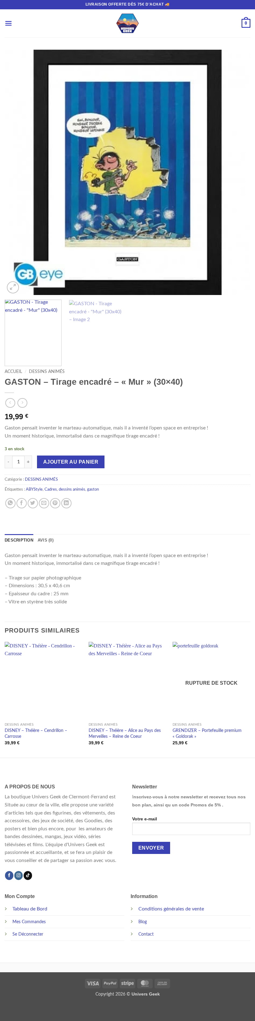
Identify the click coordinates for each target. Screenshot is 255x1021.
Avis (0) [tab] (45, 540)
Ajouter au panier (71, 462)
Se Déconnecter (27, 934)
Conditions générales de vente (171, 908)
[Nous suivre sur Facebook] (9, 875)
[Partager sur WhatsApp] (10, 503)
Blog (142, 921)
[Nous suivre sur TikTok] (28, 875)
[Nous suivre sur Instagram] (18, 875)
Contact (146, 934)
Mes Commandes (29, 921)
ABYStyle (34, 489)
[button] (8, 23)
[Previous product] (22, 403)
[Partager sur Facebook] (21, 503)
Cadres (50, 489)
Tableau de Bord (29, 908)
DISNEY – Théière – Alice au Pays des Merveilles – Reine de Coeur (125, 733)
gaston (93, 489)
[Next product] (10, 403)
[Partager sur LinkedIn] (66, 503)
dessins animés (72, 489)
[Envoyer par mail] (44, 503)
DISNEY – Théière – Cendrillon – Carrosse (36, 733)
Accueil (13, 372)
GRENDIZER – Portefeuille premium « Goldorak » (207, 733)
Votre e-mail (144, 818)
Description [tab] (19, 540)
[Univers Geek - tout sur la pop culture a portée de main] (127, 23)
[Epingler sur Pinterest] (55, 503)
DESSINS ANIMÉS (47, 372)
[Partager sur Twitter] (33, 503)
